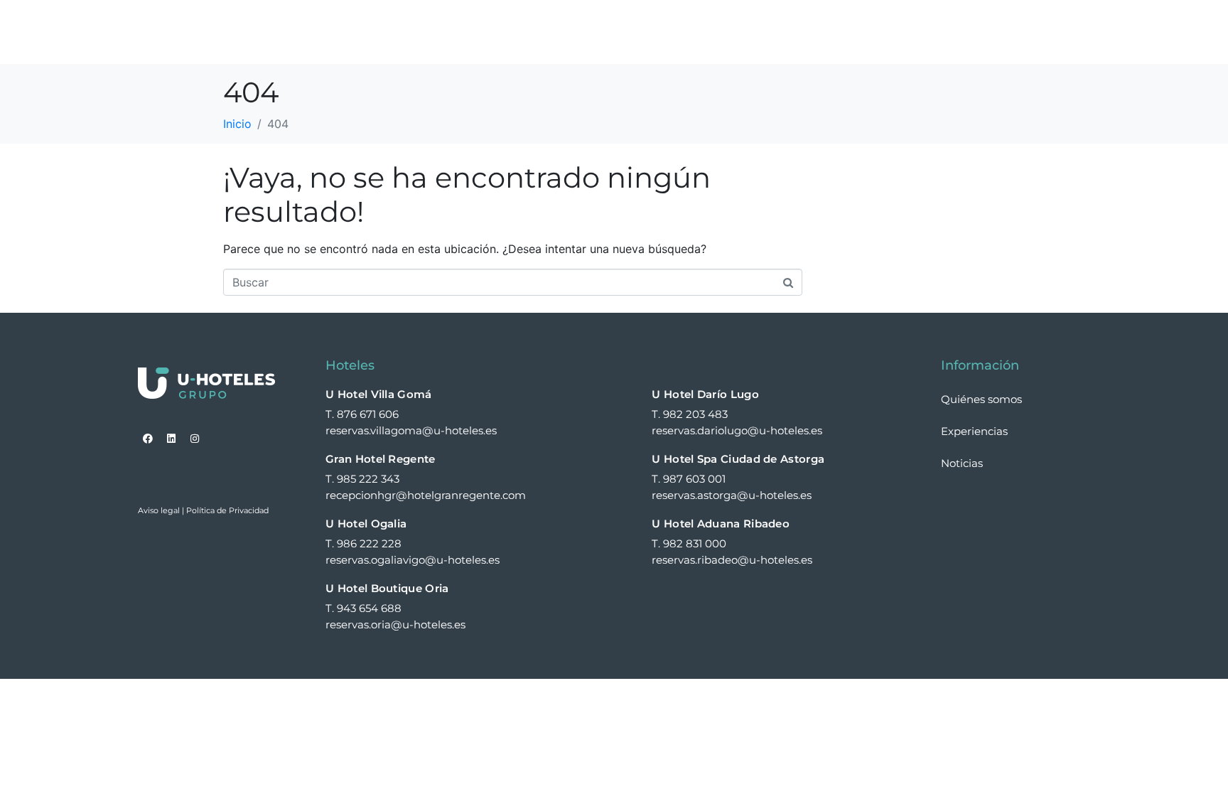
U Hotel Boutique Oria (386, 588)
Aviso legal (159, 510)
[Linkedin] (171, 439)
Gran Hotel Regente (380, 459)
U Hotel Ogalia (365, 523)
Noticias (976, 32)
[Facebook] (148, 439)
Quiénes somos (683, 32)
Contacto (1055, 32)
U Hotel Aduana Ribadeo (721, 523)
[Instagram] (195, 439)
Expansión (895, 32)
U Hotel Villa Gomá (378, 394)
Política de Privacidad (227, 510)
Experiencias (789, 32)
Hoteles (577, 32)
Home (511, 32)
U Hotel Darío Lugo (705, 394)
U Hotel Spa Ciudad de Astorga (738, 459)
